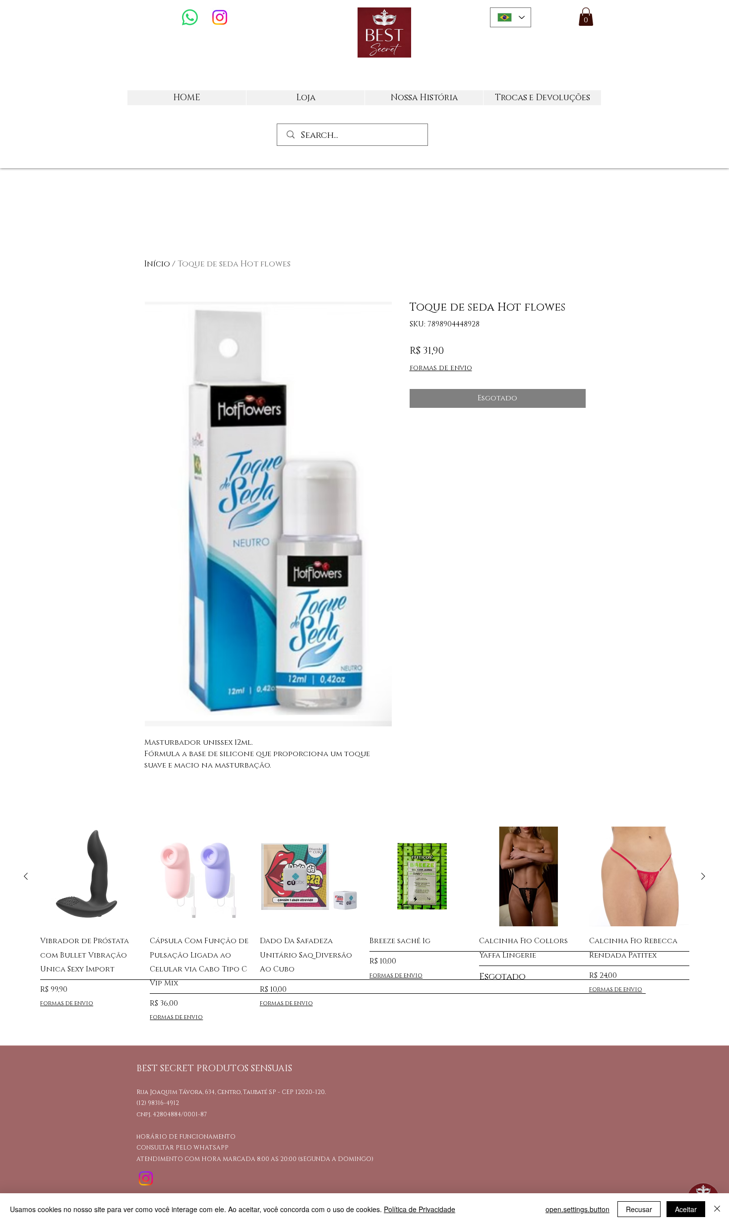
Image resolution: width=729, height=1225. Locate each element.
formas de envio (441, 368)
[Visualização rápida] (90, 876)
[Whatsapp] (190, 17)
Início (157, 263)
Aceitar (686, 1209)
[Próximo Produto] (703, 876)
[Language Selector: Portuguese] (510, 17)
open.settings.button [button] (577, 1209)
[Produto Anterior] (26, 876)
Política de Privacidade (419, 1209)
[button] (586, 16)
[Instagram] (220, 17)
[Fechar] (717, 1209)
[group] (364, 926)
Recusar (639, 1209)
